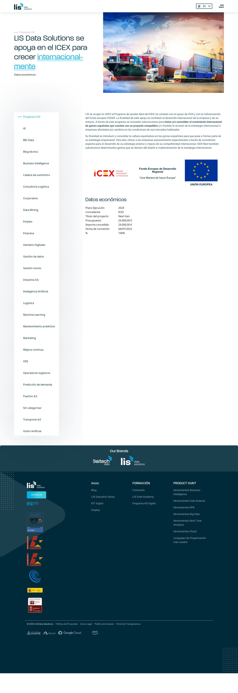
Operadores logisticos (36, 373)
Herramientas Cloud (184, 531)
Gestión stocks (32, 268)
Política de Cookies (104, 624)
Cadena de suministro (36, 175)
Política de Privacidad (67, 624)
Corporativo (30, 198)
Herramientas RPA (183, 507)
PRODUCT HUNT (184, 483)
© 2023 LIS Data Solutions (40, 624)
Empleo (27, 221)
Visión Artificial (32, 431)
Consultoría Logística (36, 186)
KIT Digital (97, 503)
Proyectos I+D (31, 117)
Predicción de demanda (37, 384)
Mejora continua (33, 349)
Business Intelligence (36, 163)
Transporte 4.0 (32, 419)
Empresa (28, 233)
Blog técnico (30, 151)
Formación (138, 490)
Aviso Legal (86, 624)
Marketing (29, 338)
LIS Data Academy (143, 497)
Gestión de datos (33, 256)
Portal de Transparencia (128, 624)
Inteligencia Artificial (35, 291)
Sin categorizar (32, 408)
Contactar (36, 495)
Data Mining (30, 210)
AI (24, 128)
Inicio (95, 483)
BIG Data (28, 140)
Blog (93, 490)
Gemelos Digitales (34, 245)
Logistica (28, 303)
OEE (25, 361)
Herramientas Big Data (186, 514)
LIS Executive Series (103, 497)
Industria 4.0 (31, 280)
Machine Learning (34, 314)
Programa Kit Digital (144, 503)
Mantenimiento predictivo (39, 326)
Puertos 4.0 (30, 396)
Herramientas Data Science (189, 501)
